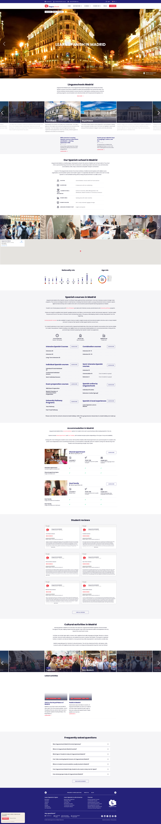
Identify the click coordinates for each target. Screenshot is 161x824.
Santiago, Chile (67, 800)
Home (69, 6)
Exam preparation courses (93, 805)
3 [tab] (81, 76)
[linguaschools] (52, 6)
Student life (96, 6)
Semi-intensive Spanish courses (95, 803)
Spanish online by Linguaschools (95, 806)
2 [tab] (80, 76)
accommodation (67, 431)
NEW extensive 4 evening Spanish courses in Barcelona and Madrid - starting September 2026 (69, 140)
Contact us (48, 815)
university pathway (105, 308)
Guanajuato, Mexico (68, 806)
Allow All (5, 818)
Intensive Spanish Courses (93, 799)
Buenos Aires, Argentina (69, 799)
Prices (105, 6)
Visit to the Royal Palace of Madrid (54, 703)
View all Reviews (80, 612)
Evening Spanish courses (51, 320)
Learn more (63, 151)
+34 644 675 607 (60, 1)
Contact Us (48, 1)
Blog (92, 792)
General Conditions (106, 819)
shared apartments (61, 435)
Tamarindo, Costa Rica (69, 805)
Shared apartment (77, 452)
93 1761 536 (57, 816)
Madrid (46, 803)
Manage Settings (13, 818)
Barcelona (47, 799)
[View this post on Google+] (62, 526)
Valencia (47, 802)
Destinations (76, 6)
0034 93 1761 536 (65, 816)
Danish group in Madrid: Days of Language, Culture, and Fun (106, 139)
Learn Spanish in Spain (51, 797)
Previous (4, 44)
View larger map (4, 245)
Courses (86, 6)
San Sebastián (48, 808)
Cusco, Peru (66, 802)
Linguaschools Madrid (50, 538)
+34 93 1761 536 (73, 1)
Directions (21, 242)
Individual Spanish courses (93, 802)
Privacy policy (113, 819)
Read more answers (80, 781)
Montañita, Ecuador (68, 803)
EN (114, 1)
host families (71, 435)
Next (157, 44)
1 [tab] (79, 76)
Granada (47, 800)
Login (108, 1)
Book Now (112, 5)
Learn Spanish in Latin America (73, 797)
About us (86, 792)
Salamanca (47, 806)
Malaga (46, 805)
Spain (55, 11)
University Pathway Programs (94, 808)
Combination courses (92, 800)
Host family (74, 483)
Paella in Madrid (74, 703)
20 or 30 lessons (70, 308)
